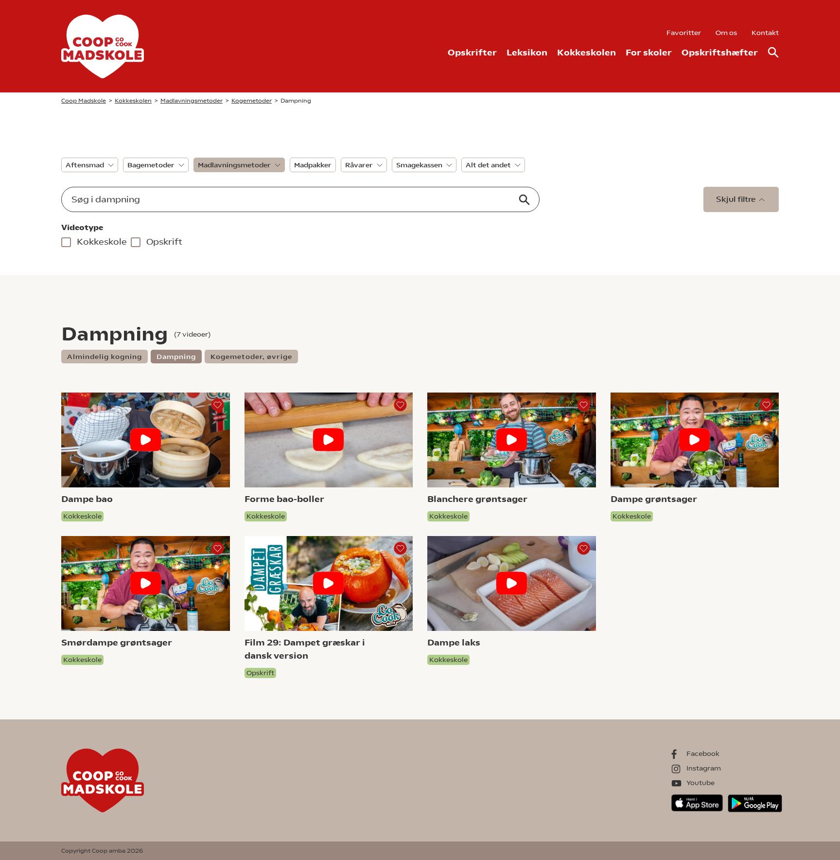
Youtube (700, 783)
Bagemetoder (151, 165)
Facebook (702, 753)
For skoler (649, 52)
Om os (726, 32)
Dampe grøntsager (654, 499)
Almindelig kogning (104, 356)
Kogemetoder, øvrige (251, 356)
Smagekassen (419, 165)
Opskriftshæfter (720, 52)
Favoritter (683, 32)
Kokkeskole (102, 241)
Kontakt (765, 32)
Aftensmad (85, 165)
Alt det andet (488, 165)
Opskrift (164, 241)
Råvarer (359, 165)
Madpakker (313, 165)
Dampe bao (87, 499)
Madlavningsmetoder (234, 165)
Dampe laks (453, 642)
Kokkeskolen (586, 52)
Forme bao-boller (284, 499)
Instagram (703, 768)
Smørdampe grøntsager (116, 642)
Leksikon (527, 52)
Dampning (176, 356)
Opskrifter (472, 52)
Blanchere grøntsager (477, 499)
